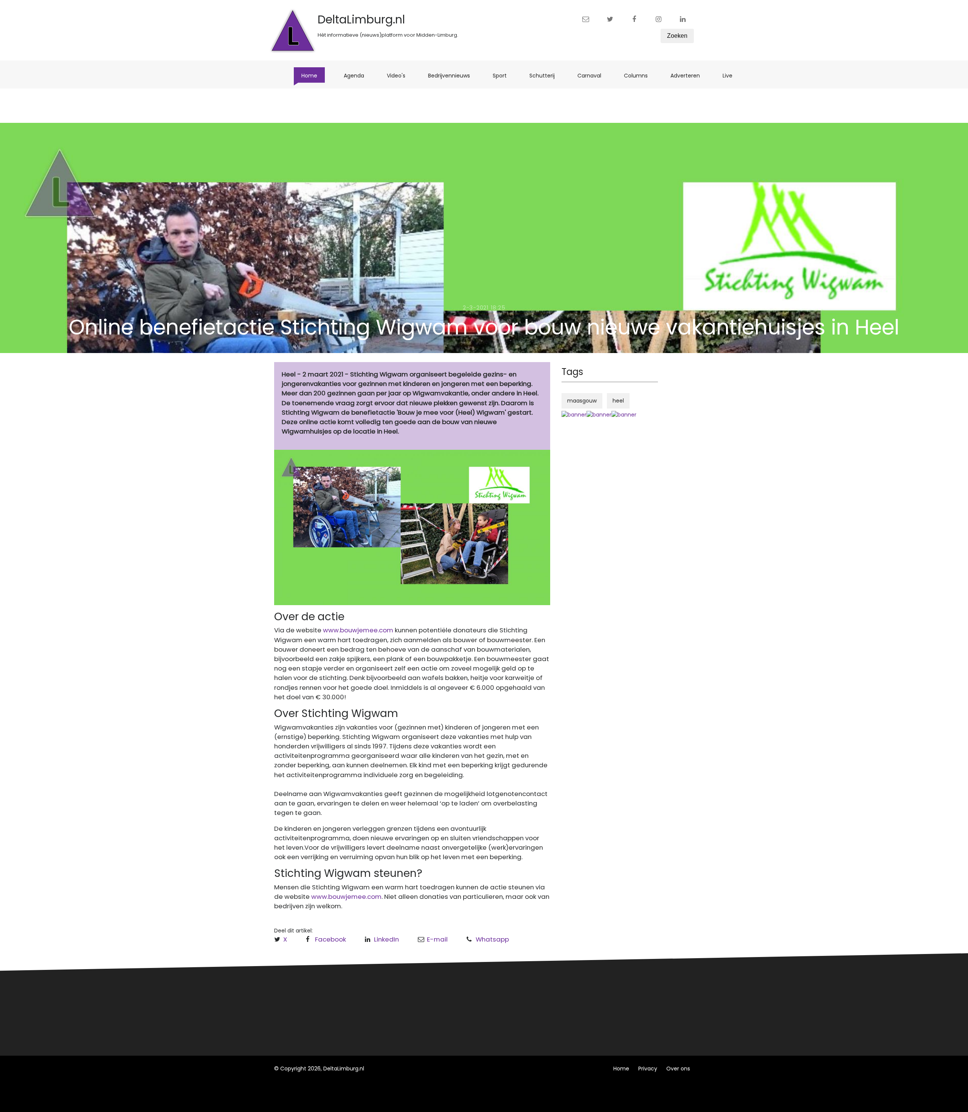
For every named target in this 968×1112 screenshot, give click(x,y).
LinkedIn (386, 939)
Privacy (647, 1068)
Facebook (330, 939)
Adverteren (688, 75)
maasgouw (582, 400)
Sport (503, 75)
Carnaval (593, 75)
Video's (400, 75)
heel (618, 400)
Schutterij (545, 75)
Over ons (678, 1068)
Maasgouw (400, 1021)
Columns (639, 75)
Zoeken (677, 36)
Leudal (394, 993)
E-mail (437, 939)
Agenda (358, 75)
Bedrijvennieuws (453, 75)
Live (731, 75)
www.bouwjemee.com (358, 630)
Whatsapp (492, 939)
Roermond (400, 1007)
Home (313, 75)
